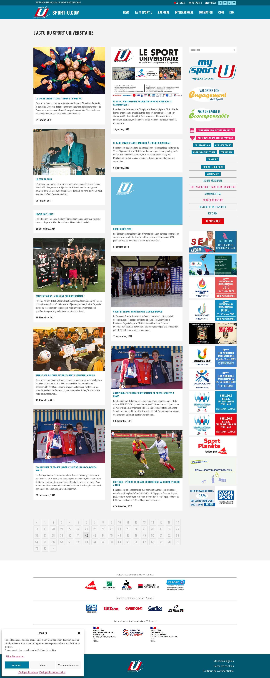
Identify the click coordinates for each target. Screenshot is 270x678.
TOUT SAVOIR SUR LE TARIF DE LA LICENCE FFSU (212, 187)
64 (119, 542)
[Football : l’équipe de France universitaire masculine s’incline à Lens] (146, 454)
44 (103, 535)
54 (36, 542)
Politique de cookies (28, 672)
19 (45, 529)
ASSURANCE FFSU (213, 194)
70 (169, 542)
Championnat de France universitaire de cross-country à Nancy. (66, 469)
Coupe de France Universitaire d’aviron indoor (137, 311)
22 (69, 529)
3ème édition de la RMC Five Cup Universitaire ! (60, 296)
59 (78, 542)
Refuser (43, 665)
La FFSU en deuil (44, 179)
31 (144, 529)
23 (78, 529)
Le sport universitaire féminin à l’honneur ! (59, 98)
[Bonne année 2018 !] (146, 201)
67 (144, 542)
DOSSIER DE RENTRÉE (213, 200)
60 (86, 542)
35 (177, 529)
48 (136, 535)
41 (78, 535)
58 (69, 542)
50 (152, 535)
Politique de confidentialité (52, 672)
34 (169, 529)
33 (161, 529)
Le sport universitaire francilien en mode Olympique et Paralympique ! (142, 103)
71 (177, 542)
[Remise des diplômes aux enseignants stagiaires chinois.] (69, 349)
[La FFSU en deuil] (69, 152)
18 (36, 529)
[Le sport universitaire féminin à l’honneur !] (69, 70)
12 (136, 522)
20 (53, 529)
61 (94, 542)
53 (177, 535)
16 (169, 522)
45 (111, 535)
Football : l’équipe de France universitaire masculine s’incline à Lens (146, 483)
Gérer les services (15, 656)
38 (53, 535)
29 (127, 529)
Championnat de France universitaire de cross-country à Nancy (143, 394)
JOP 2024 (213, 213)
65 (127, 542)
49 (144, 535)
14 (152, 522)
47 (128, 535)
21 (61, 529)
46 (119, 535)
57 (61, 542)
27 (111, 529)
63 (111, 542)
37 (45, 535)
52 (169, 535)
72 (36, 548)
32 (152, 529)
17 (177, 522)
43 (94, 535)
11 (128, 522)
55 (45, 542)
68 (152, 542)
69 (161, 542)
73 (45, 548)
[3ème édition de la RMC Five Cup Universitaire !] (69, 265)
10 (119, 522)
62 (103, 542)
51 (161, 535)
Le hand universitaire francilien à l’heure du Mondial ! (142, 142)
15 (161, 522)
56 (53, 542)
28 (119, 529)
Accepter (16, 665)
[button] (79, 633)
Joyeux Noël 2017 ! (45, 214)
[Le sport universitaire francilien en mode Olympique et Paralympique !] (146, 72)
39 (61, 535)
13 (144, 522)
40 (69, 535)
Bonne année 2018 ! (122, 229)
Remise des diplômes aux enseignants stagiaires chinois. (65, 375)
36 (36, 535)
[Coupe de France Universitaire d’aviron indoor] (146, 281)
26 (103, 529)
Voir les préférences (68, 665)
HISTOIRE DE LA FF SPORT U (213, 207)
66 (136, 542)
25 (94, 529)
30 (136, 529)
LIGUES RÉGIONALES (212, 181)
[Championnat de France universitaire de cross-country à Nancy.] (69, 436)
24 (86, 529)
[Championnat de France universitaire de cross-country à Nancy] (146, 367)
